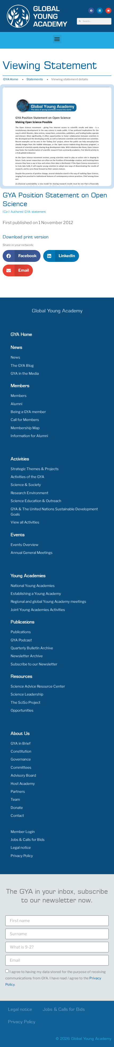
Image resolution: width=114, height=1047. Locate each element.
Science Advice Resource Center (38, 686)
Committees (21, 767)
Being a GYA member (28, 412)
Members (19, 395)
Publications (21, 632)
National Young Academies (33, 585)
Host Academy (23, 783)
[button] (91, 11)
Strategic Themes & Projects (35, 469)
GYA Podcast (21, 640)
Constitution (21, 751)
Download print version (26, 237)
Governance (21, 759)
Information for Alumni (29, 436)
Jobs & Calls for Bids (28, 839)
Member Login (23, 832)
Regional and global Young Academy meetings (48, 601)
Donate (17, 807)
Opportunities (22, 710)
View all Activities (25, 522)
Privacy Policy (22, 856)
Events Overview (24, 545)
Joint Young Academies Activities (38, 610)
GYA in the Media (25, 373)
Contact (17, 815)
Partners (18, 791)
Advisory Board (23, 775)
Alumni (16, 404)
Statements (35, 79)
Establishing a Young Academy (36, 593)
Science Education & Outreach (36, 501)
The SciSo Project (25, 702)
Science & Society (26, 485)
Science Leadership (27, 694)
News (15, 357)
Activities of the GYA (27, 477)
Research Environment (29, 493)
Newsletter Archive (27, 656)
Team (15, 799)
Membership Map (25, 428)
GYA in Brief (20, 743)
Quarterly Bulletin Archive (32, 648)
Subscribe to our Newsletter (34, 664)
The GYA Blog (22, 365)
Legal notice (21, 847)
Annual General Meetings (31, 552)
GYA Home (10, 79)
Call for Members (25, 420)
